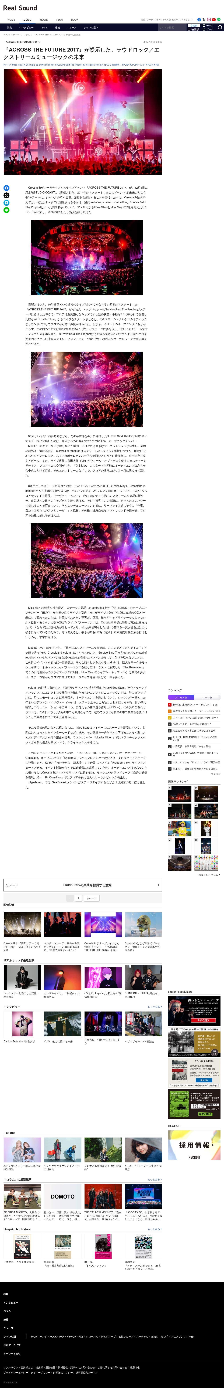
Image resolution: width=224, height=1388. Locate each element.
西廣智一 (117, 64)
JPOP (134, 64)
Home (11, 19)
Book (74, 19)
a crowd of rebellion (46, 64)
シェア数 (207, 697)
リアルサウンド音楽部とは (18, 1367)
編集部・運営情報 (45, 1367)
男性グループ (108, 1336)
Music (27, 19)
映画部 (195, 29)
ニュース (72, 27)
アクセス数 (181, 697)
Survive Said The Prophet (70, 64)
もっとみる (154, 1006)
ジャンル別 (90, 27)
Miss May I (18, 64)
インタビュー (26, 27)
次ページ (92, 898)
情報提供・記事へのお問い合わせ (76, 1367)
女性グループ (126, 1336)
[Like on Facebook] (199, 20)
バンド (142, 64)
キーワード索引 (12, 1353)
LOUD (108, 64)
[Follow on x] (204, 20)
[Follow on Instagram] (209, 20)
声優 (191, 1336)
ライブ (8, 64)
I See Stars (30, 64)
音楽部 (194, 25)
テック (210, 25)
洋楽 (157, 64)
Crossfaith (89, 64)
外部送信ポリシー (63, 1372)
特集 (9, 27)
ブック (210, 29)
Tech (59, 19)
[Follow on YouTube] (214, 20)
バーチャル (142, 1336)
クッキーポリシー (40, 1372)
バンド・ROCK (48, 1336)
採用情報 (135, 1367)
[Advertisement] (135, 8)
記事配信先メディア (87, 1372)
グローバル (92, 1336)
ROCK (150, 64)
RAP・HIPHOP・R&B (71, 1336)
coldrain (99, 64)
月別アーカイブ (12, 1345)
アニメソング (178, 1336)
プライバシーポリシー (16, 1372)
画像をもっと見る (208, 874)
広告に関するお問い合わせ (112, 1367)
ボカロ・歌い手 (159, 1336)
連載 (57, 27)
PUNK (126, 64)
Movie (44, 19)
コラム (44, 27)
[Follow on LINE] (218, 20)
